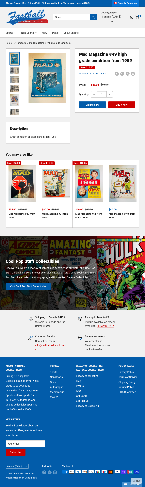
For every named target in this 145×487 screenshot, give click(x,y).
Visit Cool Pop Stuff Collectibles (28, 286)
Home (9, 43)
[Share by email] (133, 73)
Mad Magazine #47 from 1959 (21, 215)
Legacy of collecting (87, 375)
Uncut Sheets (71, 32)
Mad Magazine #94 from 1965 (55, 215)
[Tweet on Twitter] (128, 73)
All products (20, 43)
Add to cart (92, 104)
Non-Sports (27, 32)
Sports (9, 32)
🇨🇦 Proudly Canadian (125, 3)
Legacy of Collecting (87, 405)
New (44, 32)
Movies (54, 396)
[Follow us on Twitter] (50, 472)
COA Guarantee (127, 392)
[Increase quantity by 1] (110, 94)
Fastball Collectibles (92, 73)
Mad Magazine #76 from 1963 (122, 215)
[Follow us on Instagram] (55, 472)
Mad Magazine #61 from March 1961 (88, 215)
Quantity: (84, 94)
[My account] (131, 17)
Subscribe (15, 452)
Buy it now (121, 104)
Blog (78, 380)
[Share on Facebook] (117, 73)
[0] (137, 17)
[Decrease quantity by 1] (94, 94)
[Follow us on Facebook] (44, 472)
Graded (54, 382)
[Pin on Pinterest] (122, 73)
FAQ (78, 390)
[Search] (93, 17)
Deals (55, 32)
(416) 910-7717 (105, 325)
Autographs (56, 387)
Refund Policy (126, 387)
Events (80, 385)
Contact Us (82, 400)
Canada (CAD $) (14, 466)
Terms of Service (128, 377)
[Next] (139, 193)
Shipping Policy (127, 382)
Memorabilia (57, 392)
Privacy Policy (126, 372)
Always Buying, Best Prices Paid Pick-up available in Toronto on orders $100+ (48, 3)
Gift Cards (81, 395)
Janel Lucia (31, 477)
